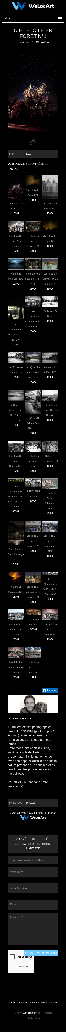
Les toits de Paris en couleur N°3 (15, 461)
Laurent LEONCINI (20, 718)
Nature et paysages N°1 (15, 276)
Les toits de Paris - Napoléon (50, 629)
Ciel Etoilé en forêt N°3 (50, 238)
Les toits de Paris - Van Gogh (15, 629)
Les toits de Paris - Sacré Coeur (16, 667)
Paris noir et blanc (50, 314)
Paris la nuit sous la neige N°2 (16, 554)
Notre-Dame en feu (33, 622)
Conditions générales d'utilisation (33, 1002)
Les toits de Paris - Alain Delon (15, 241)
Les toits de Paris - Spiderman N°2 (50, 501)
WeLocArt (29, 1013)
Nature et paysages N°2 (15, 589)
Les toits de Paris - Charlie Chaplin (50, 410)
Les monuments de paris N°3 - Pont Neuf (50, 587)
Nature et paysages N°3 (50, 458)
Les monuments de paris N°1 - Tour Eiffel (16, 332)
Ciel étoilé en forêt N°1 (16, 206)
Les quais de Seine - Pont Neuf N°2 (33, 372)
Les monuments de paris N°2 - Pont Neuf (33, 319)
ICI (22, 786)
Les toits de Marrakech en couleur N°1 (50, 278)
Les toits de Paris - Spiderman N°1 (50, 543)
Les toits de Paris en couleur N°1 (33, 540)
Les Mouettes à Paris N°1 (50, 206)
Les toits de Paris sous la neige (33, 461)
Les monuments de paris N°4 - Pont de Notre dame (16, 496)
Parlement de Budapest (33, 493)
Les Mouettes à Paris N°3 (50, 370)
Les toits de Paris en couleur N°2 (33, 241)
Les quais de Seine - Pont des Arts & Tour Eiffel (15, 413)
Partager (51, 690)
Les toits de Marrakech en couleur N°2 (32, 591)
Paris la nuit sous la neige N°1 (33, 278)
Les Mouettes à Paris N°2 (15, 370)
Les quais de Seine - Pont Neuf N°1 (33, 423)
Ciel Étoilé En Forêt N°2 (33, 193)
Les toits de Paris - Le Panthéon (33, 667)
